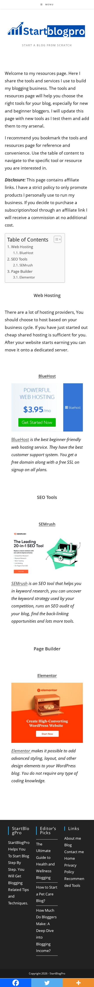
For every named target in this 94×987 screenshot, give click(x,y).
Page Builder (22, 271)
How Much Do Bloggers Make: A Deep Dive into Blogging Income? (46, 930)
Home (69, 858)
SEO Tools (19, 259)
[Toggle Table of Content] (55, 239)
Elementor (27, 277)
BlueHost (26, 253)
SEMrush (26, 265)
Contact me (74, 851)
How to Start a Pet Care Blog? (46, 894)
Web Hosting (22, 246)
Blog (68, 844)
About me (72, 838)
